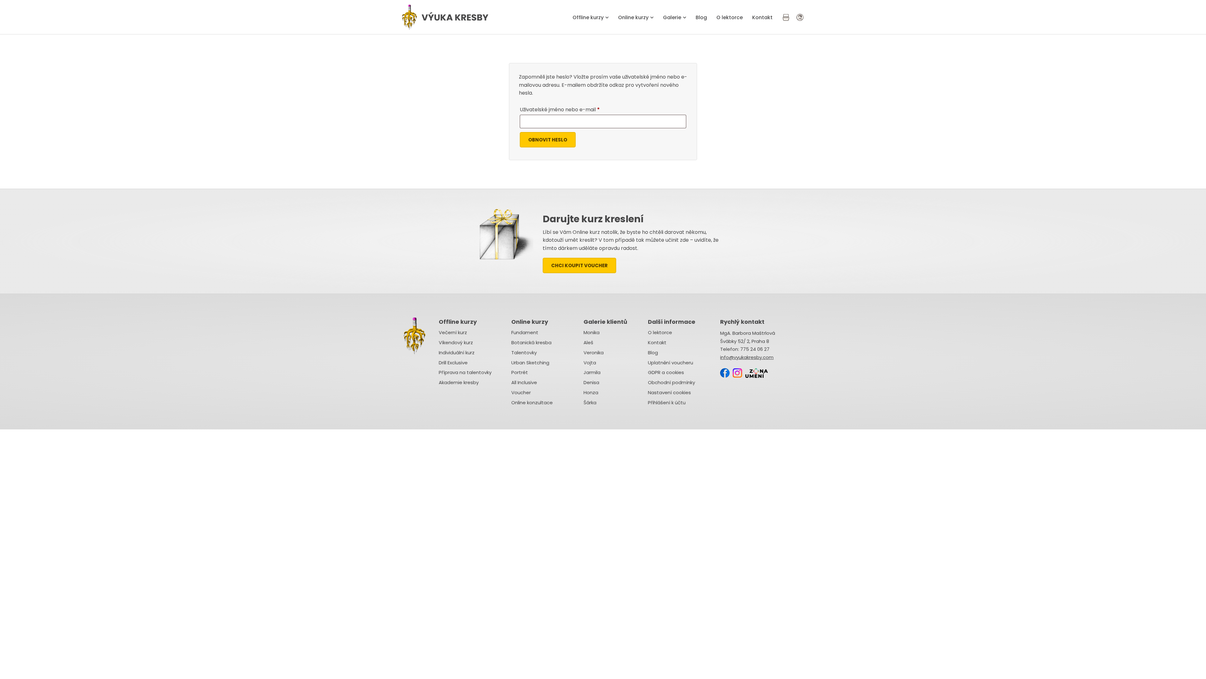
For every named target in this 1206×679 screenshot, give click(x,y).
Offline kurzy (588, 17)
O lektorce (729, 17)
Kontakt (762, 17)
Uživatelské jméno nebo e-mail (569, 109)
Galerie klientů (605, 322)
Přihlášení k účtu (667, 402)
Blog (701, 17)
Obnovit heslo (547, 139)
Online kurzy (633, 17)
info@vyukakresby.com (747, 357)
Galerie (672, 17)
